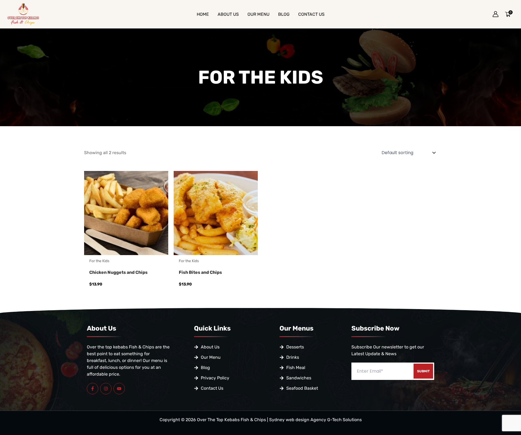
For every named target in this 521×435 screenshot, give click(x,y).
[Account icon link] (495, 14)
